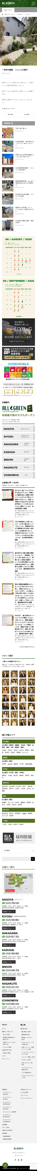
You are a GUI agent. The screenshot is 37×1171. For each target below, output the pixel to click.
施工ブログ (8, 10)
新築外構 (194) (25, 1034)
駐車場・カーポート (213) (27, 1038)
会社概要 (4, 1124)
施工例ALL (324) (26, 1031)
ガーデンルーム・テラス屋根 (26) (27, 1043)
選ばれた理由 (6, 1053)
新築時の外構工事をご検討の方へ (9, 1038)
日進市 (24, 813)
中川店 (5, 769)
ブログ (13, 108)
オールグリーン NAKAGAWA (7, 1103)
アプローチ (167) (26, 1060)
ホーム (4, 1028)
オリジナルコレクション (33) (27, 1076)
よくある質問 (24, 1092)
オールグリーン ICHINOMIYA (7, 1120)
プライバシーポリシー (27, 1098)
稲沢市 (16, 764)
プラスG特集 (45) (26, 1072)
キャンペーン (5, 1059)
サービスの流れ (7, 1047)
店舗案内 (4, 1089)
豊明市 (23, 802)
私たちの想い (6, 1034)
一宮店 (5, 821)
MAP (22, 908)
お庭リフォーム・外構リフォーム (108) (27, 1048)
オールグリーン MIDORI (9, 1112)
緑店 (4, 796)
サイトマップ (24, 1095)
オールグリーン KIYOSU (7, 1098)
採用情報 (4, 1133)
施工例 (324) (24, 1028)
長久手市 (5, 813)
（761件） (15, 483)
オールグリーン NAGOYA (7, 1093)
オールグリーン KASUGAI (7, 1108)
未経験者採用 (6, 1136)
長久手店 (6, 810)
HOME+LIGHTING (7, 1130)
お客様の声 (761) (7, 1050)
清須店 (5, 757)
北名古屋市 (28, 764)
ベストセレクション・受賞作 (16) (27, 1068)
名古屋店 (6, 741)
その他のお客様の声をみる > (27, 647)
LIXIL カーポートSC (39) (27, 1063)
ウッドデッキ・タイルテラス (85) (27, 1053)
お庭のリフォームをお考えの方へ (9, 1043)
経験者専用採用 (7, 1139)
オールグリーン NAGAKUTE (7, 1116)
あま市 (10, 764)
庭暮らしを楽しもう (7, 1031)
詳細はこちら (7, 911)
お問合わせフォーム (26, 1089)
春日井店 (6, 783)
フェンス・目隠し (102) (28, 1057)
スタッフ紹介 (5, 1127)
